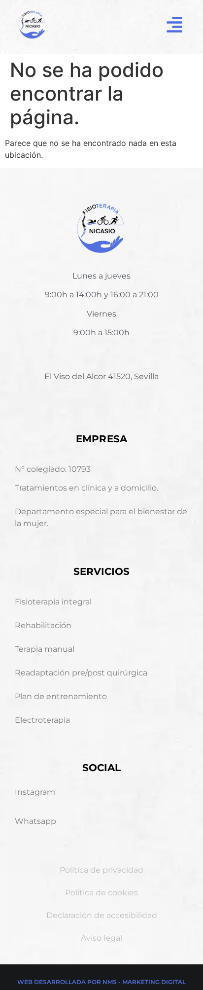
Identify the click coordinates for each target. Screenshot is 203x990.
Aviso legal (101, 938)
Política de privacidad (101, 870)
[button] (174, 24)
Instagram (35, 792)
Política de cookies (101, 892)
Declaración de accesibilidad (101, 915)
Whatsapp (35, 821)
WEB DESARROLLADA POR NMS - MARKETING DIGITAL (101, 982)
